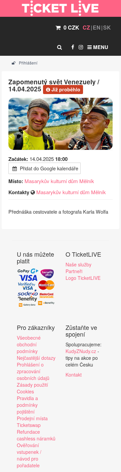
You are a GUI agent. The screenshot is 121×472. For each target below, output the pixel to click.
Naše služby (78, 264)
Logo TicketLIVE (83, 277)
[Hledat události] (59, 47)
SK (107, 27)
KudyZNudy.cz (81, 351)
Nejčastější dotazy (36, 357)
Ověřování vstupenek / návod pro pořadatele (29, 455)
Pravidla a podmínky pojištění (27, 405)
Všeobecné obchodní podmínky (29, 344)
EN (96, 27)
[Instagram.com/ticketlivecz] (81, 47)
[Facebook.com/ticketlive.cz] (72, 47)
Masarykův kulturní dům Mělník (59, 180)
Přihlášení (27, 63)
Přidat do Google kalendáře (48, 168)
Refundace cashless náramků (36, 435)
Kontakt (74, 374)
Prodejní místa (32, 418)
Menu (100, 47)
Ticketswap (29, 425)
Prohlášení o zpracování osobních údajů (33, 371)
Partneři (74, 271)
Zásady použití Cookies (32, 388)
